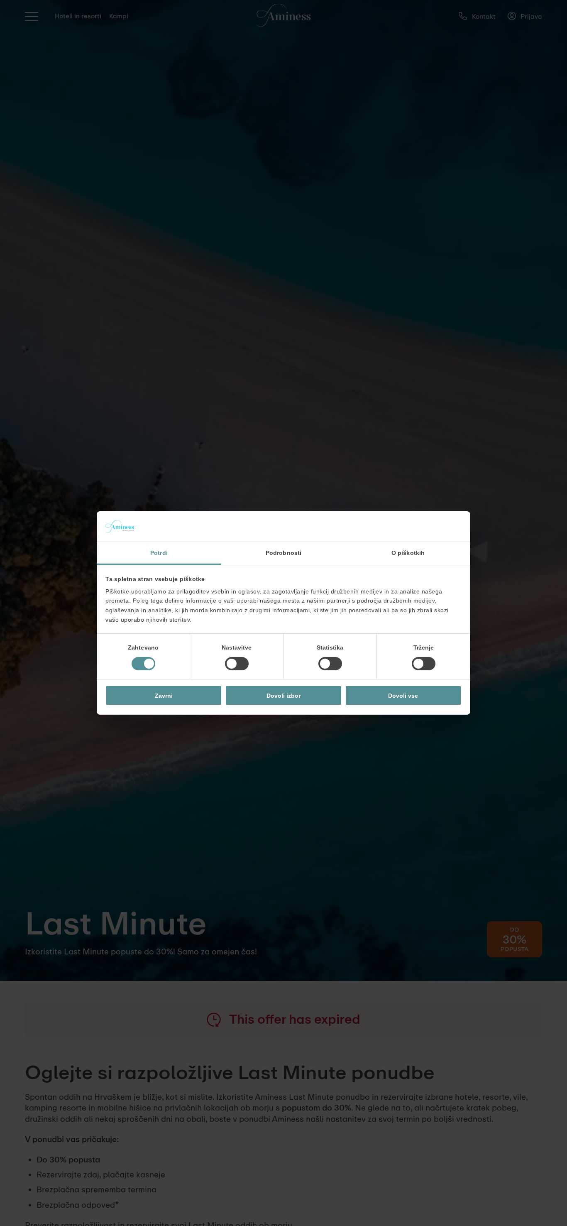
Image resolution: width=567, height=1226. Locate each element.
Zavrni (164, 695)
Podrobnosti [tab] (283, 552)
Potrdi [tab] (159, 552)
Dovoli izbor (283, 695)
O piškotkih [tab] (408, 552)
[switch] (237, 663)
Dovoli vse (403, 695)
